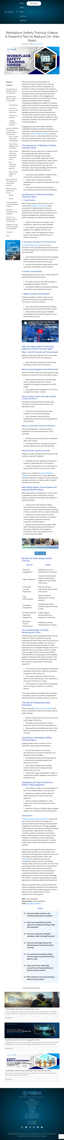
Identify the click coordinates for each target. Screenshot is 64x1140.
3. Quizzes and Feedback (13, 116)
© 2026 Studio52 (13, 1134)
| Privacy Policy (42, 1134)
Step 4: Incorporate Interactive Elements (12, 165)
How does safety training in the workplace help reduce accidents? (40, 915)
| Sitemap (43, 1136)
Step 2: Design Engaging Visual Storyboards (13, 146)
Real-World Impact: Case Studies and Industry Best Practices (11, 182)
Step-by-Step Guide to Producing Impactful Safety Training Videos (12, 131)
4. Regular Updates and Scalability (12, 123)
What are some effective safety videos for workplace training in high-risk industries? (41, 925)
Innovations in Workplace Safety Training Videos (11, 219)
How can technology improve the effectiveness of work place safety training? (40, 945)
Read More (8, 1017)
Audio (21, 12)
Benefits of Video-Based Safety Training (11, 191)
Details (11, 199)
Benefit (11, 195)
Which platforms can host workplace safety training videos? (41, 978)
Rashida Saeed (38, 44)
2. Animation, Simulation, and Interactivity (13, 110)
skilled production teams (43, 708)
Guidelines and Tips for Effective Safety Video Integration (12, 226)
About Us (23, 16)
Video (21, 7)
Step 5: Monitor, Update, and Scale (13, 174)
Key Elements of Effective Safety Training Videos (11, 98)
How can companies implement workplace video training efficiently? (41, 935)
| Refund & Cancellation (25, 1136)
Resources (23, 20)
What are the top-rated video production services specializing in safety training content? (40, 968)
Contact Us (42, 1097)
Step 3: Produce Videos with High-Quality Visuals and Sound (13, 155)
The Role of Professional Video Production (11, 212)
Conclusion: (9, 232)
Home (21, 3)
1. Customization (13, 104)
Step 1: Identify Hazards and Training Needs (13, 139)
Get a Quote (34, 3)
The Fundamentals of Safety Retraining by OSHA (12, 204)
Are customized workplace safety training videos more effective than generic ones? (40, 957)
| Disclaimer (21, 1134)
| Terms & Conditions (31, 1134)
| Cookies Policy (51, 1134)
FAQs (7, 236)
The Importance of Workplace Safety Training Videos (11, 91)
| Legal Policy (36, 1136)
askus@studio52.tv (34, 904)
